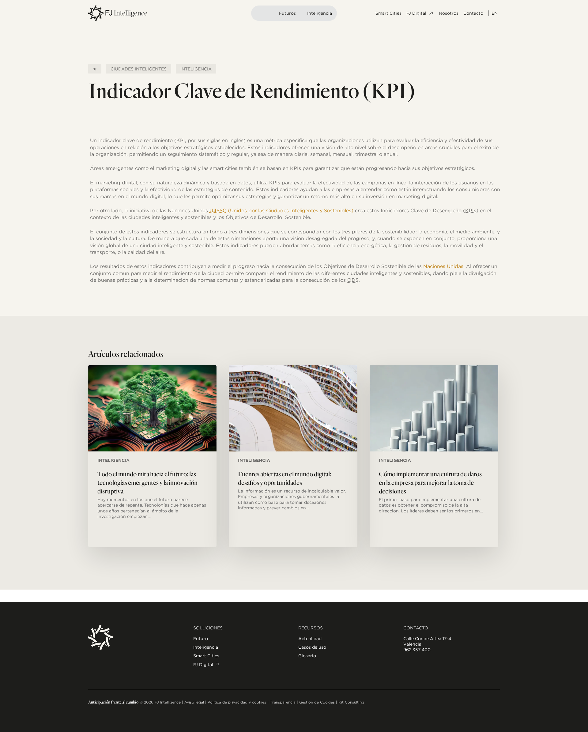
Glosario (307, 655)
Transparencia (283, 702)
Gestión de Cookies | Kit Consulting (331, 702)
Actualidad (310, 638)
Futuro (200, 638)
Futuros (287, 13)
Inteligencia (319, 13)
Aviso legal (194, 702)
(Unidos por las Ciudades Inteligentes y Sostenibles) (281, 210)
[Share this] (71, 144)
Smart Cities (388, 13)
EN (495, 13)
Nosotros (448, 13)
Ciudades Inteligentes (139, 68)
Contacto (473, 13)
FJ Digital (416, 13)
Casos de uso (312, 647)
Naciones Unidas (443, 266)
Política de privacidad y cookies (237, 702)
